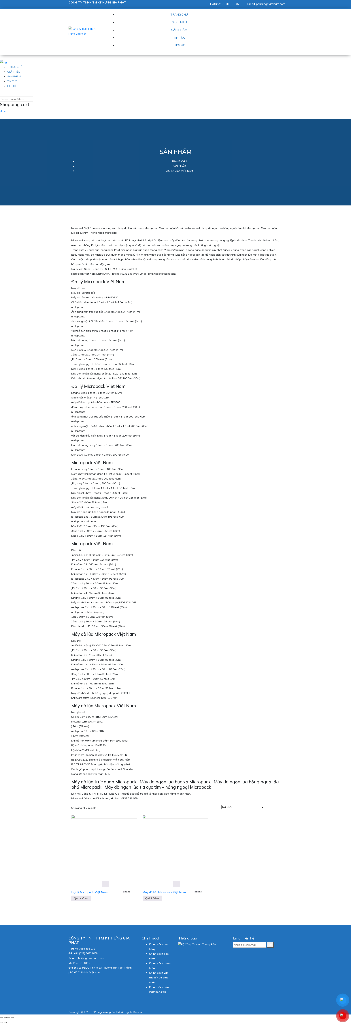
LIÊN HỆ (179, 45)
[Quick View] (105, 884)
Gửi (270, 944)
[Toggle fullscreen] (8, 1017)
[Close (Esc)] (1, 1017)
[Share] (5, 1017)
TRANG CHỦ (179, 14)
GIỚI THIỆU (179, 22)
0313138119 (83, 963)
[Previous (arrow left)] (1, 1022)
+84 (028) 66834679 (85, 953)
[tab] (268, 807)
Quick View (81, 898)
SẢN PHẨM (179, 30)
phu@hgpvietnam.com (270, 4)
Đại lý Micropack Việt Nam (89, 892)
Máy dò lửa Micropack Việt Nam (164, 892)
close (3, 111)
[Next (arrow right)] (5, 1022)
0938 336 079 (231, 4)
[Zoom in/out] (12, 1017)
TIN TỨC (179, 37)
